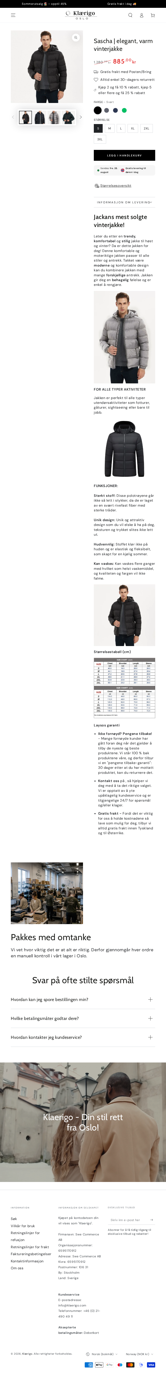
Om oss (17, 1268)
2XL (146, 128)
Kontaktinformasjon (27, 1261)
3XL (100, 139)
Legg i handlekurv (124, 155)
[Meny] (13, 15)
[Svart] (98, 110)
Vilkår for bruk (23, 1226)
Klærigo (27, 1354)
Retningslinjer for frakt (30, 1247)
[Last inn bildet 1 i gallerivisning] (25, 117)
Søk (14, 1219)
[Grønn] (124, 110)
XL (133, 128)
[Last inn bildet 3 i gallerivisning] (54, 117)
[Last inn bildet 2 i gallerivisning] (39, 117)
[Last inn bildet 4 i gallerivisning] (68, 117)
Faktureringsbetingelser (31, 1254)
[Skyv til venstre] (13, 117)
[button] (130, 15)
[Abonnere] (152, 1220)
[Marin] (115, 110)
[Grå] (106, 110)
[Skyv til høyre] (81, 117)
